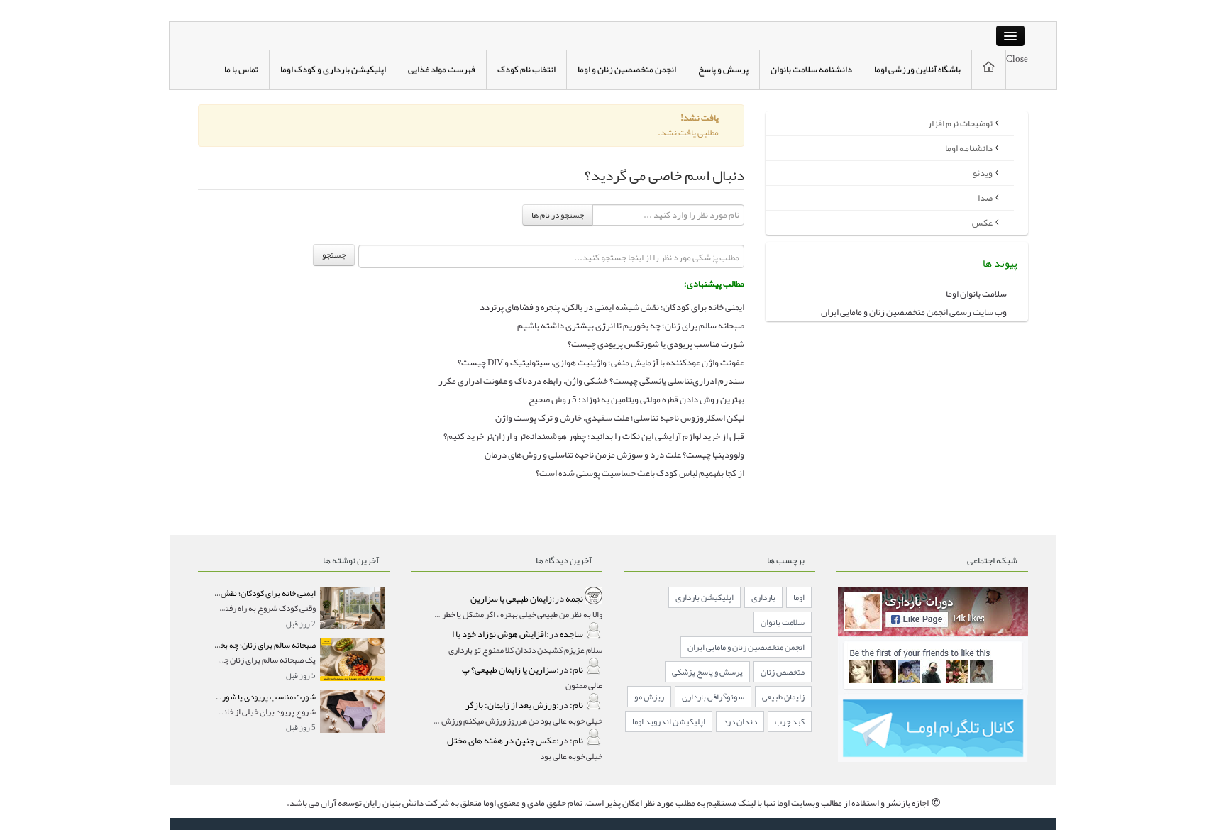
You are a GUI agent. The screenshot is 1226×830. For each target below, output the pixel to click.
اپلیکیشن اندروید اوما (668, 721)
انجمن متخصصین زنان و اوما (627, 69)
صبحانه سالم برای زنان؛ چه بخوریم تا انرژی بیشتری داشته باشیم (630, 325)
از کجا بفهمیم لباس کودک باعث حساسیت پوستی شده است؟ (640, 473)
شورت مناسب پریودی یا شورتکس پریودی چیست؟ (656, 344)
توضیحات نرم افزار (960, 123)
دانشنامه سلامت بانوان (811, 69)
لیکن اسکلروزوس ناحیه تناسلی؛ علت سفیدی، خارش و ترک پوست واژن (619, 418)
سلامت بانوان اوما (976, 293)
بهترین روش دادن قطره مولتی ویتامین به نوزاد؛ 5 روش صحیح (636, 399)
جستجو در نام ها (557, 214)
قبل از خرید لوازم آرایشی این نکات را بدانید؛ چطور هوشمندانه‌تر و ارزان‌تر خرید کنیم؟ (593, 436)
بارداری (763, 597)
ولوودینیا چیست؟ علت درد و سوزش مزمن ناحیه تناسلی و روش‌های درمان (614, 455)
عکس (982, 223)
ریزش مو (649, 696)
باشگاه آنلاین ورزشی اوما (917, 69)
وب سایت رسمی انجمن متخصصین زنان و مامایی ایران (914, 312)
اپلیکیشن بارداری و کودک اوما (333, 69)
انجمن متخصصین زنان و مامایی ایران (746, 646)
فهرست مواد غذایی (441, 69)
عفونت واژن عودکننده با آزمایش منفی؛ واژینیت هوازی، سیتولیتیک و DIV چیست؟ (601, 362)
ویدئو (983, 173)
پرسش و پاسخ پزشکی (707, 671)
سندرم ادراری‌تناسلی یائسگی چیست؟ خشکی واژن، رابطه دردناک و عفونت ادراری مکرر (591, 381)
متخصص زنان (783, 671)
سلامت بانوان (783, 622)
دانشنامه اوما (969, 148)
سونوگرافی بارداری (713, 696)
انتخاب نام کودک (526, 69)
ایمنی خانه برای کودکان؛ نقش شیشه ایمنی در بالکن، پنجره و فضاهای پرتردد (612, 307)
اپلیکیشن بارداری (704, 597)
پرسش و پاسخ (723, 69)
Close (1017, 59)
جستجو (334, 254)
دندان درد (740, 721)
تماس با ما (241, 69)
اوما (799, 597)
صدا (985, 198)
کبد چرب (790, 721)
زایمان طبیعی (783, 696)
